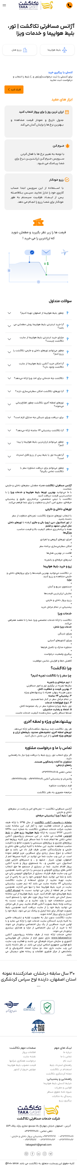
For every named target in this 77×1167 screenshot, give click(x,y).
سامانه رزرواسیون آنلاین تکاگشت (53, 822)
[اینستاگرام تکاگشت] (44, 1154)
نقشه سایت (29, 1056)
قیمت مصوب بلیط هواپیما (22, 1065)
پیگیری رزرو (65, 1100)
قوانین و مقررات (63, 1087)
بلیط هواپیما (54, 50)
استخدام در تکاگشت (61, 1069)
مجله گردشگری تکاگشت (59, 1073)
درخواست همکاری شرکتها (22, 1061)
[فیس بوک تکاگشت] (32, 1154)
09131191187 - (29, 1139)
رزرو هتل (16, 50)
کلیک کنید (16, 89)
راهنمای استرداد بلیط (61, 1065)
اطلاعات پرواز (29, 1052)
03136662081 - (65, 1136)
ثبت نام (67, 1061)
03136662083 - (46, 1139)
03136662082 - (65, 1139)
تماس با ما (66, 1056)
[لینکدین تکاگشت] (38, 1154)
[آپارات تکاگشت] (26, 1154)
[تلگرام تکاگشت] (51, 1154)
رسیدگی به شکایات (62, 1096)
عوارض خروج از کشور (25, 1069)
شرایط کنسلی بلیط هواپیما (58, 1083)
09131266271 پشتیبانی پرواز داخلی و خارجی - (33, 1136)
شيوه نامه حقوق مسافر (59, 1092)
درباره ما (67, 1052)
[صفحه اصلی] (36, 5)
